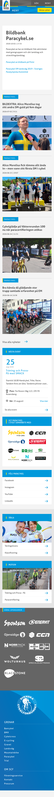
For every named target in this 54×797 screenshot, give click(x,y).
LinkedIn (9, 501)
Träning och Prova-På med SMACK (17, 372)
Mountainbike (11, 752)
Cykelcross (10, 736)
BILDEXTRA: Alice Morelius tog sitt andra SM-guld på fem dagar (22, 105)
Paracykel (10, 97)
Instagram (9, 487)
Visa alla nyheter (11, 341)
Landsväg (9, 748)
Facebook (9, 480)
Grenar (9, 722)
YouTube (9, 494)
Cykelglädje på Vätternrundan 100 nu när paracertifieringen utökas (23, 228)
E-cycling (9, 740)
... (47, 383)
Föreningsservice (13, 775)
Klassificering (11, 552)
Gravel (7, 744)
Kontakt (8, 779)
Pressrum (9, 783)
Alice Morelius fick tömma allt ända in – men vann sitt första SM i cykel (24, 166)
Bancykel (9, 728)
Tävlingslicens (11, 546)
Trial (6, 760)
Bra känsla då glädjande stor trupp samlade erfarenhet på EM (22, 289)
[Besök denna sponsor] (14, 623)
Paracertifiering (12, 599)
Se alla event (11, 409)
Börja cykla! (44, 10)
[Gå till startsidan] (27, 714)
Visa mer (44, 401)
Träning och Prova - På (15, 592)
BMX (6, 732)
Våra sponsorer (13, 610)
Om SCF (9, 769)
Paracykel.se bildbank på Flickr (20, 62)
